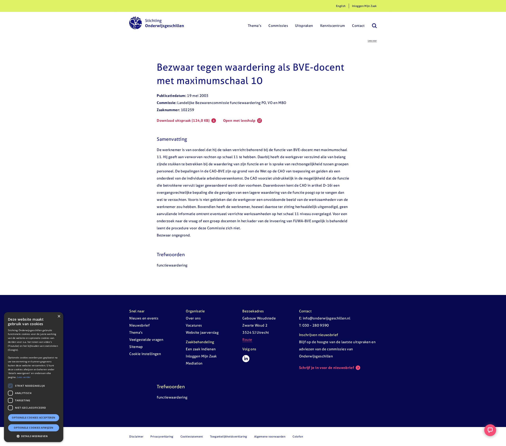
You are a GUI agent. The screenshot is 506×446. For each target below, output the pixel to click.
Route (247, 339)
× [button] (58, 316)
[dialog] (33, 377)
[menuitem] (254, 23)
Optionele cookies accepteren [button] (33, 417)
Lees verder (24, 377)
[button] (33, 436)
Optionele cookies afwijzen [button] (33, 427)
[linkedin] (245, 358)
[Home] (156, 23)
